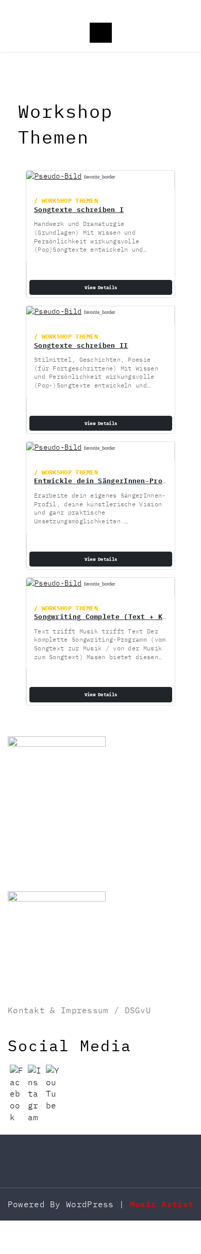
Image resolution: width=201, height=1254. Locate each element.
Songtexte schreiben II (81, 345)
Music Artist (162, 1204)
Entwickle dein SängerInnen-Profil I (109, 480)
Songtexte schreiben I (79, 209)
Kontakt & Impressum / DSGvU (79, 1010)
